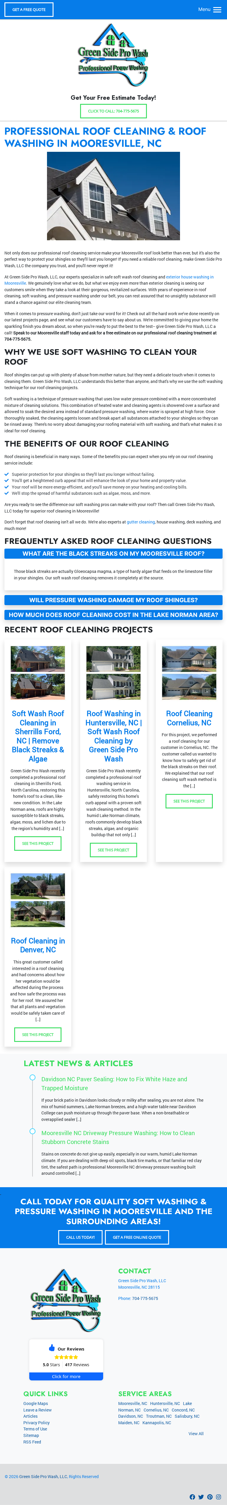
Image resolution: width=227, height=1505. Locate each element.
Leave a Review (37, 1410)
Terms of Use (35, 1429)
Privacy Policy (36, 1422)
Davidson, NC (130, 1416)
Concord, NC (183, 1410)
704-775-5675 (17, 339)
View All (196, 1433)
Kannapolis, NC (156, 1422)
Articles (30, 1416)
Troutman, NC (159, 1416)
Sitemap (31, 1435)
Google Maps (35, 1403)
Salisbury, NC (187, 1416)
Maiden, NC (129, 1422)
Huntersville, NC (165, 1403)
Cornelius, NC (156, 1410)
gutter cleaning (141, 522)
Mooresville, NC (132, 1403)
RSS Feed (32, 1442)
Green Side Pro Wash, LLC (43, 1476)
